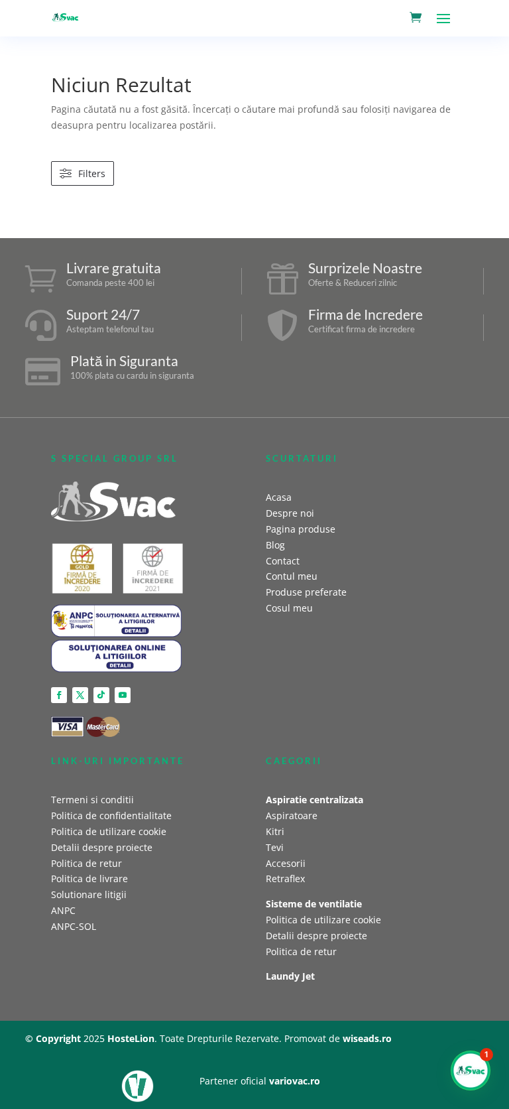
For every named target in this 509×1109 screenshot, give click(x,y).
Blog (275, 545)
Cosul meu (289, 608)
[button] (470, 1070)
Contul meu (291, 576)
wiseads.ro (367, 1038)
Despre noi (290, 513)
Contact (283, 560)
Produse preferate (306, 592)
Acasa (279, 497)
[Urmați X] (80, 695)
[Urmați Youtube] (123, 695)
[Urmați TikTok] (101, 695)
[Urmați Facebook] (59, 695)
